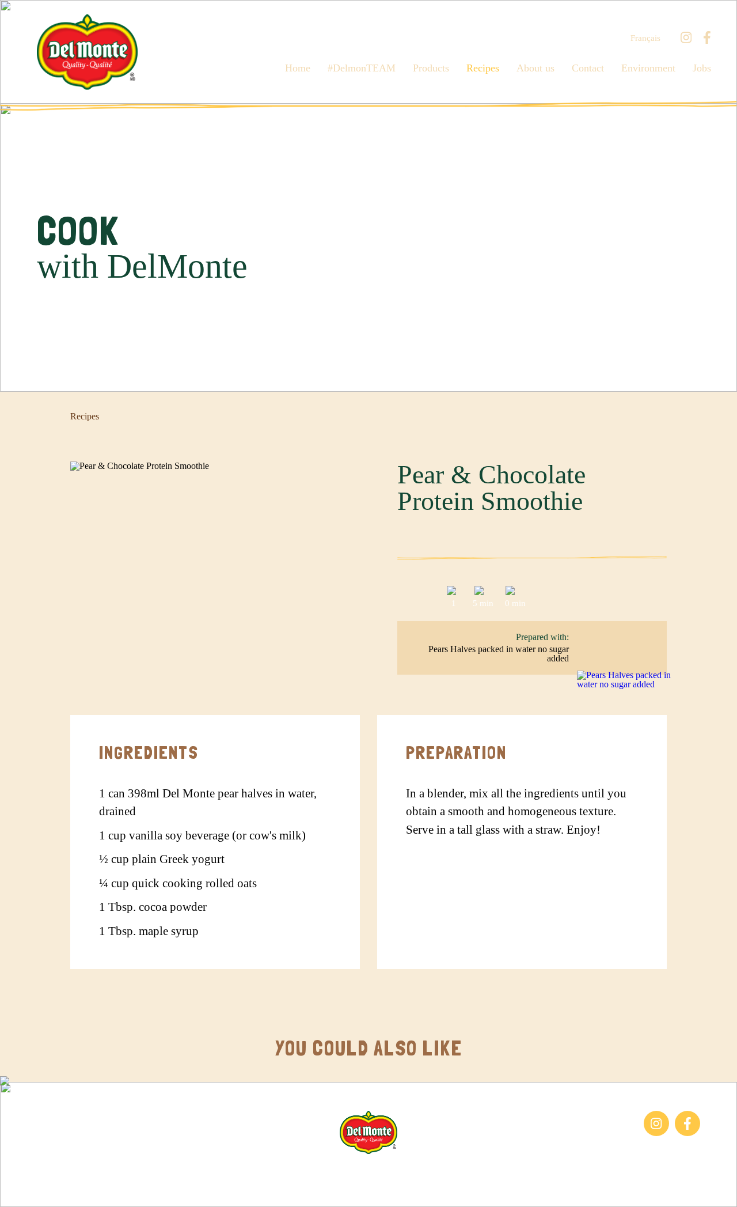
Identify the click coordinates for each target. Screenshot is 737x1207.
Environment (648, 68)
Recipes (482, 68)
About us (535, 68)
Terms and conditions (415, 1171)
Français (645, 38)
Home (297, 68)
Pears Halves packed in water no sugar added (498, 653)
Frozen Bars (59, 1116)
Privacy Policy (495, 1171)
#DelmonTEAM (362, 68)
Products (431, 68)
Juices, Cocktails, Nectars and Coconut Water (91, 1141)
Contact (588, 68)
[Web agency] (19, 1188)
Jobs (702, 68)
